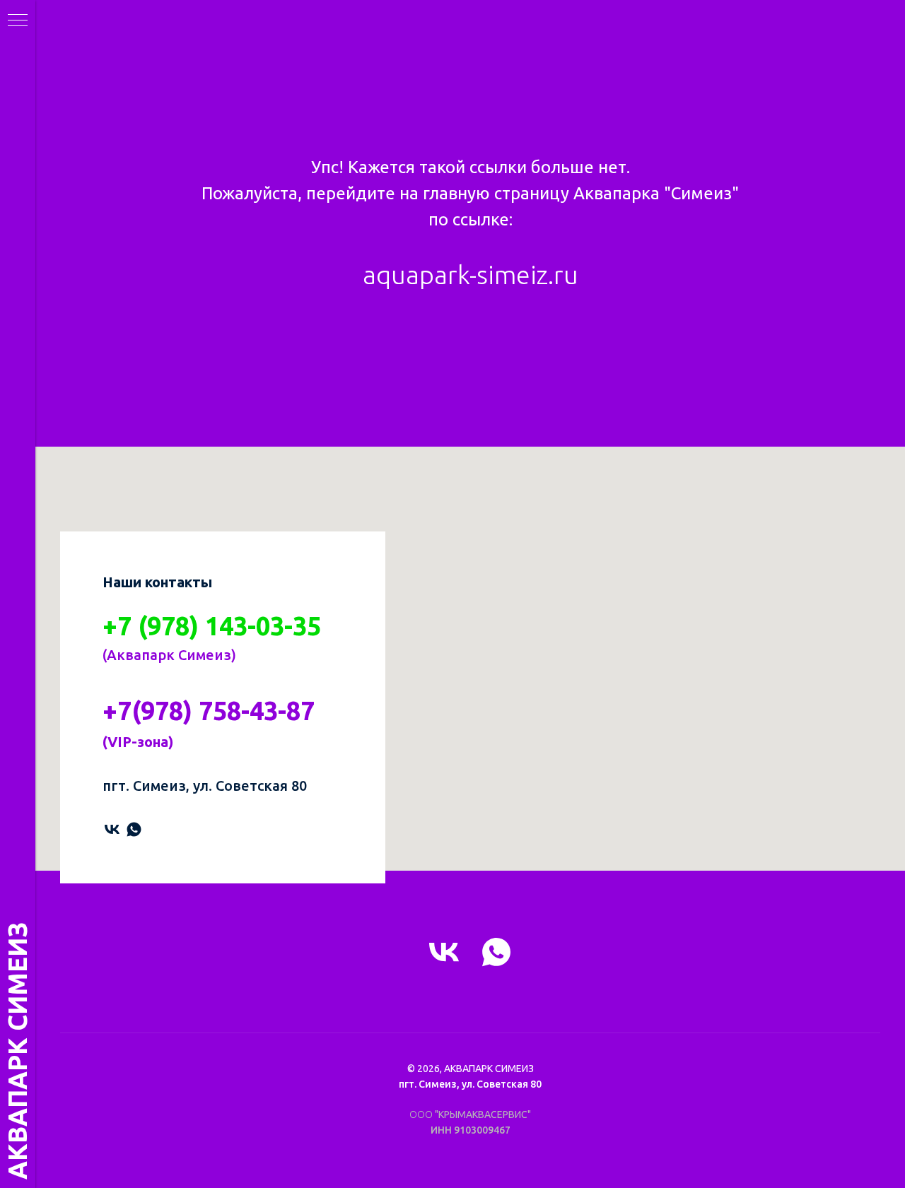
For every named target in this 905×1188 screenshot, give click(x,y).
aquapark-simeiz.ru (470, 274)
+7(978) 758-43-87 (209, 710)
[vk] (112, 829)
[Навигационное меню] (18, 21)
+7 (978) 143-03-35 (212, 625)
